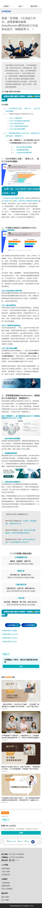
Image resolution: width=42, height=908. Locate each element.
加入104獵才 (5, 900)
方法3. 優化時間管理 (16, 123)
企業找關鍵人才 (12, 625)
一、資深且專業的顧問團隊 (22, 147)
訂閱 (21, 833)
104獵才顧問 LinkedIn (9, 638)
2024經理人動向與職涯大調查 (13, 198)
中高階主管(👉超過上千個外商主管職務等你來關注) (21, 201)
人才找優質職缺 (29, 625)
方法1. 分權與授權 (15, 118)
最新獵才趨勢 (6, 886)
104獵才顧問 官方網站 (9, 630)
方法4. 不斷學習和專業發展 (18, 126)
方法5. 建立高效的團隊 (17, 129)
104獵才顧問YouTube (9, 641)
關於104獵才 (5, 897)
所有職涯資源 (6, 11)
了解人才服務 (6, 871)
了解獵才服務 (6, 883)
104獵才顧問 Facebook (10, 634)
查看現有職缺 (6, 868)
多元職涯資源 (6, 874)
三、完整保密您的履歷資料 (22, 152)
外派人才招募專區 (7, 889)
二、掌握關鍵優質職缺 (21, 150)
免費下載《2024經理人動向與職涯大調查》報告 (21, 191)
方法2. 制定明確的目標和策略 (19, 121)
